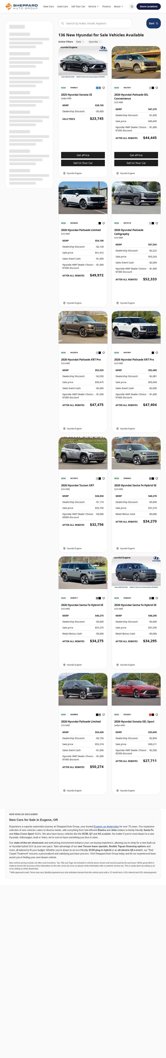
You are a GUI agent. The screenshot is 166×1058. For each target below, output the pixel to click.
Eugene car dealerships (106, 826)
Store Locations (148, 6)
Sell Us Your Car (83, 163)
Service (92, 6)
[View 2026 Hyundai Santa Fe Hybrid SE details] (136, 453)
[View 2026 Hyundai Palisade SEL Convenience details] (136, 62)
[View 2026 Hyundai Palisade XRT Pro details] (83, 327)
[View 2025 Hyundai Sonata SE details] (83, 62)
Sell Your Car (78, 6)
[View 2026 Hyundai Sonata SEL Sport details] (136, 689)
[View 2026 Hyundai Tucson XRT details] (83, 453)
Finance (106, 6)
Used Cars (62, 6)
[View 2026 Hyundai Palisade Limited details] (83, 197)
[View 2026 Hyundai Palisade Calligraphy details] (136, 197)
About (117, 6)
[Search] (132, 6)
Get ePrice (83, 155)
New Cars (48, 6)
